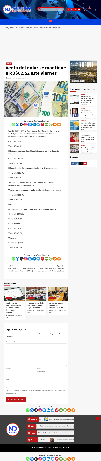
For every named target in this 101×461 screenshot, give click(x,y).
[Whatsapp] (13, 124)
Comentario (10, 342)
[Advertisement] (50, 45)
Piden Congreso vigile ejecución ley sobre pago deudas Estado (36, 305)
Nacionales (83, 121)
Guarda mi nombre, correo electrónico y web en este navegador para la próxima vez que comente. (35, 391)
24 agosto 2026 (18, 315)
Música (82, 133)
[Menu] (50, 22)
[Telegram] (38, 124)
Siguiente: (50, 268)
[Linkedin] (34, 124)
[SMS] (51, 124)
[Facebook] (68, 9)
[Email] (46, 124)
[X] (22, 124)
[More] (59, 124)
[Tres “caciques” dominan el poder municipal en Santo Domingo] (74, 112)
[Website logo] (19, 9)
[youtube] (85, 163)
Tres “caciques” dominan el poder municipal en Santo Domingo (87, 114)
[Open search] (39, 9)
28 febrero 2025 (20, 78)
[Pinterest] (42, 124)
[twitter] (81, 163)
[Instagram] (72, 9)
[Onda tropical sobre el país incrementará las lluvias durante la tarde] (74, 125)
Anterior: (21, 268)
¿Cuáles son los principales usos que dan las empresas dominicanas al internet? (13, 308)
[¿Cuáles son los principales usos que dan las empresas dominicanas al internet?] (14, 294)
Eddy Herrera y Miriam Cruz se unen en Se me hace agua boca (87, 138)
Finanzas (9, 63)
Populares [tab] (86, 89)
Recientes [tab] (75, 89)
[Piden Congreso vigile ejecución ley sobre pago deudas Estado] (36, 294)
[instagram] (77, 163)
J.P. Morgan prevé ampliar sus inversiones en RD (56, 305)
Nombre (9, 369)
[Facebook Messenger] (30, 124)
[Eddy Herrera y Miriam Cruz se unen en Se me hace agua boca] (74, 137)
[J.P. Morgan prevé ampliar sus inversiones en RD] (58, 294)
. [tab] (94, 89)
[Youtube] (79, 9)
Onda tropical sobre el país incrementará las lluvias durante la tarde (88, 126)
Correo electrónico (41, 370)
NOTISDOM (10, 78)
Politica (83, 108)
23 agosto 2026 (62, 310)
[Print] (55, 124)
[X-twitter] (75, 9)
